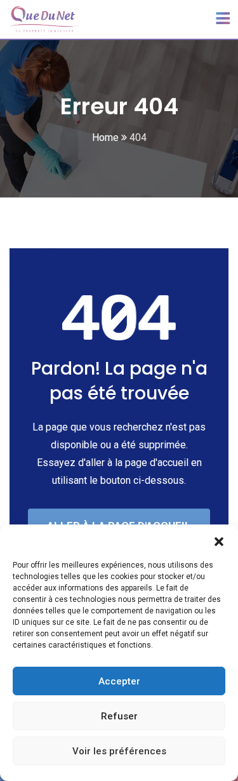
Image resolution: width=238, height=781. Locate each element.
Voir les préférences (119, 751)
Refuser (119, 716)
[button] (219, 540)
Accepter (119, 681)
